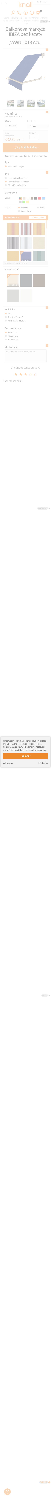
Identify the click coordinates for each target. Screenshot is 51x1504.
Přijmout (26, 756)
